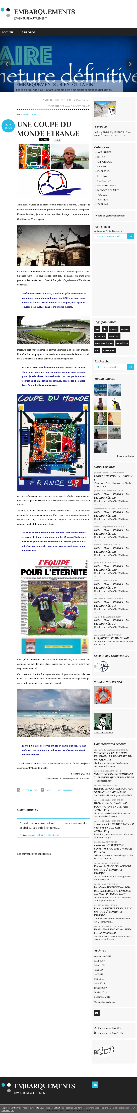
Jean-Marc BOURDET (106, 887)
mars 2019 (99, 983)
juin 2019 (99, 969)
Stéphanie (100, 753)
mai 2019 (98, 974)
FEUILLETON (104, 180)
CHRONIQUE (104, 161)
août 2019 (99, 960)
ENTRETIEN (103, 171)
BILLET (101, 157)
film (105, 328)
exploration (109, 350)
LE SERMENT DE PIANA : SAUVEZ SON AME (68, 106)
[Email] (97, 1013)
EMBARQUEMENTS (44, 11)
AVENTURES (104, 152)
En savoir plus (8, 1110)
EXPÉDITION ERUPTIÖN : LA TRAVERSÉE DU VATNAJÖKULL (113, 756)
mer (97, 350)
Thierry (98, 824)
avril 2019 (99, 978)
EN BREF (101, 166)
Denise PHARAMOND (106, 929)
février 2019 (100, 987)
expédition (122, 343)
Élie (96, 866)
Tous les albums (125, 456)
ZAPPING (102, 204)
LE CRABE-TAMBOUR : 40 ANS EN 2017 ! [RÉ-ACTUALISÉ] (111, 806)
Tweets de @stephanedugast (109, 215)
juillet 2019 (100, 965)
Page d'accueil (83, 100)
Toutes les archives (104, 1002)
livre (97, 328)
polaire (113, 328)
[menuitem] (10, 32)
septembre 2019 (102, 956)
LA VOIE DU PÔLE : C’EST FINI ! (57, 100)
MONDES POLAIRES (108, 190)
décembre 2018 (102, 996)
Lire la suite (121, 135)
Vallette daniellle (104, 774)
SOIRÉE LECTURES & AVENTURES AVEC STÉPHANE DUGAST (112, 891)
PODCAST (103, 194)
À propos (29, 32)
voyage (125, 328)
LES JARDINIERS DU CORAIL (111, 638)
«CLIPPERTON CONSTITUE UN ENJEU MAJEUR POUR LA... (113, 849)
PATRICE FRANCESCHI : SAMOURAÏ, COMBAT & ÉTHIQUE (113, 870)
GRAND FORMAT (106, 185)
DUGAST (99, 803)
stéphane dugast (104, 343)
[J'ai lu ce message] (133, 1107)
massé (97, 845)
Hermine (99, 788)
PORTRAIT (103, 199)
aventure (100, 336)
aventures (114, 336)
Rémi (97, 908)
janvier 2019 (100, 992)
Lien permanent (29, 790)
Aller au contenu (11, 2)
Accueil (8, 32)
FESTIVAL (102, 175)
